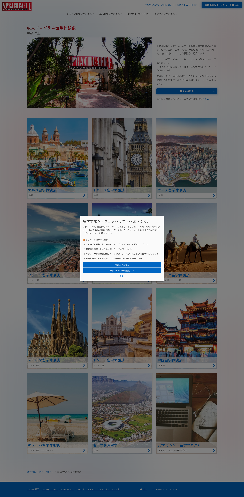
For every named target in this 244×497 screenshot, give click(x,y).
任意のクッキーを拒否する (122, 270)
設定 (121, 276)
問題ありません (122, 264)
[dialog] (122, 248)
